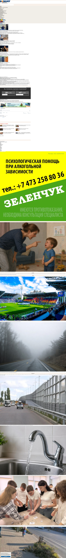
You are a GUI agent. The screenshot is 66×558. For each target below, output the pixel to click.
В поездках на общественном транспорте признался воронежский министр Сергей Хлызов (29, 525)
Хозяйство (1, 44)
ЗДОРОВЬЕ (1, 9)
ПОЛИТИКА (1, 14)
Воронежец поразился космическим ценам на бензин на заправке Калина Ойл (9, 32)
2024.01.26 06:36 (6, 115)
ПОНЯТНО (5, 556)
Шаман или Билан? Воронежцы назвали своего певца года (7, 43)
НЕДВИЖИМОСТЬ (2, 12)
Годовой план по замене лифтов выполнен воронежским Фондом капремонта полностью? (40, 374)
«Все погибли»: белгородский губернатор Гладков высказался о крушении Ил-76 (9, 101)
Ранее (6, 112)
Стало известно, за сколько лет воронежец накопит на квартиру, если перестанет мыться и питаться (21, 374)
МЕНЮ (1, 6)
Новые (1, 112)
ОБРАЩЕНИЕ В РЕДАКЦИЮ (3, 13)
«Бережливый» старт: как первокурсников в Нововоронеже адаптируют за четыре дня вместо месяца (10, 525)
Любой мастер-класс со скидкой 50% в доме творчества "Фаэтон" (7, 64)
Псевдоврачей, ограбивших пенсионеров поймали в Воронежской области (14, 321)
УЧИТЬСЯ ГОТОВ (4, 20)
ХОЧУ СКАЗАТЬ (2, 18)
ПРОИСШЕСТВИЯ (2, 15)
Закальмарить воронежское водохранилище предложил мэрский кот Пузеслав (23, 475)
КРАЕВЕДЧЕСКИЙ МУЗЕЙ (3, 10)
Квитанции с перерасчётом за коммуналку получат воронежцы (7, 100)
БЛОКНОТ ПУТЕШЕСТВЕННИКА (4, 7)
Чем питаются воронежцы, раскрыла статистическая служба (10, 274)
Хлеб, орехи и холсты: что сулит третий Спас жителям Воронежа (10, 372)
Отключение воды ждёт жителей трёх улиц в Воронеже (37, 475)
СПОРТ (1, 16)
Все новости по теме (2, 31)
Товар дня (1, 55)
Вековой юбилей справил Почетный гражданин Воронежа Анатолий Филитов (46, 525)
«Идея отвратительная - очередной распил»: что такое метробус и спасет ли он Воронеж (10, 42)
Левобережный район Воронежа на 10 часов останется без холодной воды (8, 475)
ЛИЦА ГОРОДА (2, 11)
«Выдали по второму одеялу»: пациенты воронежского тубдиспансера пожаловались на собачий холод (12, 33)
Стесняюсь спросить (2, 45)
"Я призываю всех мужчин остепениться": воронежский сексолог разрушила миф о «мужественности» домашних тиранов (14, 54)
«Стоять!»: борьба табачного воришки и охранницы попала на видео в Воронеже (51, 475)
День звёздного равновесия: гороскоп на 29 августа (6, 374)
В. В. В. (1, 66)
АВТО (4, 21)
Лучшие (4, 112)
